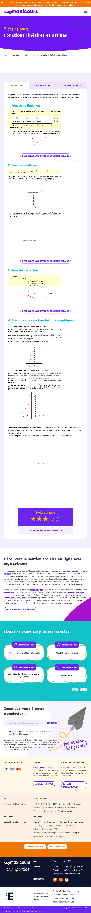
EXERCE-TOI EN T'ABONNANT (20, 609)
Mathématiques (29, 55)
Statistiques (67, 675)
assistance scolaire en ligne (71, 592)
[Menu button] (85, 11)
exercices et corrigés (14, 592)
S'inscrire (52, 723)
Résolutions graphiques (67, 653)
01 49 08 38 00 (39, 767)
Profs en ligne (36, 589)
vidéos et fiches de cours (15, 598)
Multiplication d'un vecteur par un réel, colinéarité (24, 675)
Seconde (15, 55)
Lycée (6, 55)
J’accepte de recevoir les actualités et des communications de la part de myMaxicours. (33, 732)
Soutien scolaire (35, 846)
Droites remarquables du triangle (24, 653)
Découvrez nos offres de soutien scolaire (45, 155)
